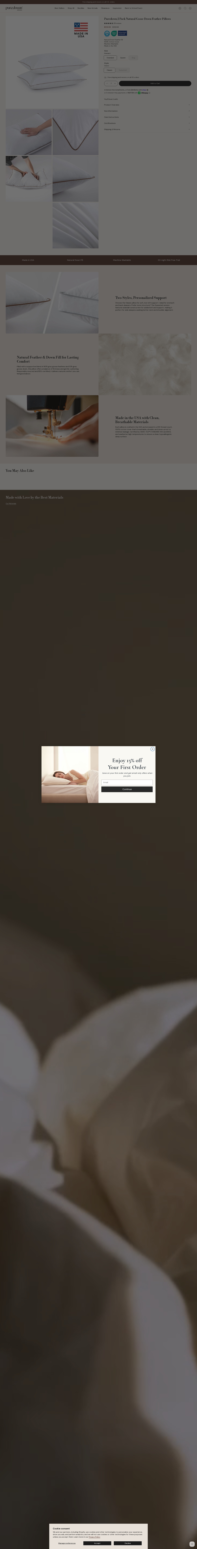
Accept (97, 1543)
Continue (127, 789)
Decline (128, 1543)
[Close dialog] (153, 749)
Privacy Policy (94, 1537)
